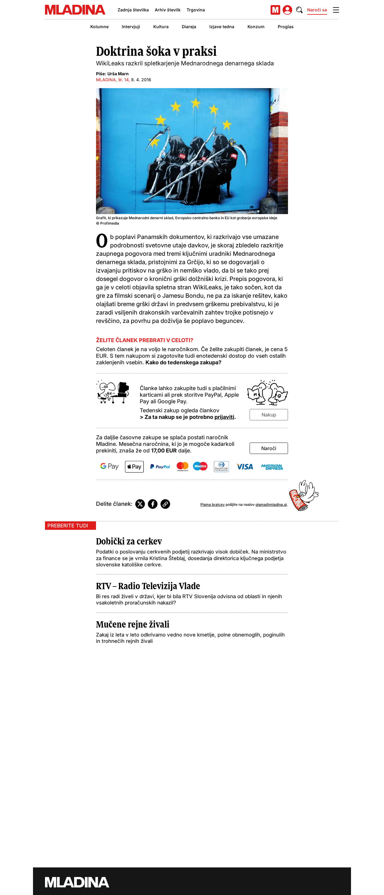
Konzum (256, 26)
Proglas (286, 26)
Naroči (268, 448)
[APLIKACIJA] (275, 10)
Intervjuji (131, 26)
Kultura (161, 26)
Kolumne (99, 26)
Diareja (189, 26)
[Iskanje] (299, 10)
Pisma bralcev (212, 504)
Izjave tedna (221, 26)
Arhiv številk (168, 9)
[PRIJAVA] (287, 10)
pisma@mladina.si (271, 504)
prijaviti (224, 417)
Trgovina (196, 9)
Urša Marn (118, 73)
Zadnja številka (133, 9)
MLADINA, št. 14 (112, 79)
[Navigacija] (336, 10)
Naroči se (317, 9)
